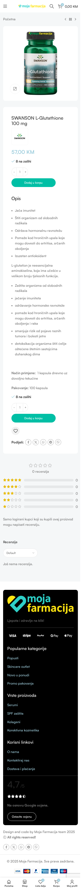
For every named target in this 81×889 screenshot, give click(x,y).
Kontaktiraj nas (18, 760)
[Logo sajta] (31, 6)
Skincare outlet (18, 666)
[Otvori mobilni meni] (5, 6)
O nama (13, 752)
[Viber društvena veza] (58, 442)
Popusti (12, 658)
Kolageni (13, 722)
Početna (9, 19)
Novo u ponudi (18, 675)
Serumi (12, 705)
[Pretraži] (52, 6)
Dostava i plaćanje (21, 769)
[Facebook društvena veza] (28, 442)
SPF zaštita (15, 713)
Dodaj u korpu (33, 182)
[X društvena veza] (36, 442)
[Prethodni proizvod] (65, 19)
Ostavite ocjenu (22, 816)
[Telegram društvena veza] (51, 442)
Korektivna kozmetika (23, 730)
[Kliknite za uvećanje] (15, 89)
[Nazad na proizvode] (70, 19)
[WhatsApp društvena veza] (43, 442)
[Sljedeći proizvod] (75, 19)
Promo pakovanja (20, 683)
